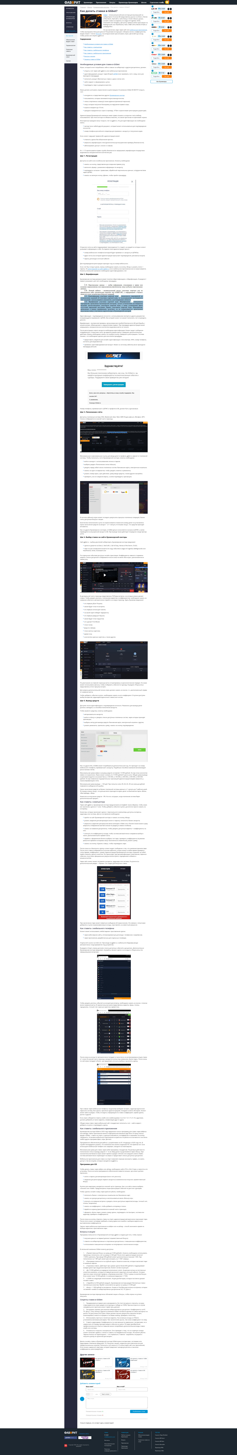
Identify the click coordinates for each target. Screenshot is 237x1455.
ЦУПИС (115, 74)
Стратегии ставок (157, 2)
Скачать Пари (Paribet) (161, 1435)
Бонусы (112, 2)
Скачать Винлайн (160, 1444)
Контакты (107, 1440)
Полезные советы (69, 50)
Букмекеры (88, 2)
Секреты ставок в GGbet (92, 59)
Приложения (101, 2)
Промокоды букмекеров (128, 2)
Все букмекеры (162, 81)
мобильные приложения (138, 30)
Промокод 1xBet (159, 1450)
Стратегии (69, 27)
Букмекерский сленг (70, 56)
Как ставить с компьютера (93, 47)
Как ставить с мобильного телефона (96, 50)
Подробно (156, 12)
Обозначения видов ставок (70, 40)
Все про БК (69, 36)
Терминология (70, 45)
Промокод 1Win (159, 1447)
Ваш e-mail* (121, 1386)
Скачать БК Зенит (160, 1438)
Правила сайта (84, 1433)
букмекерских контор (117, 95)
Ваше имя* (89, 1386)
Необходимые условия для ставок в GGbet (98, 44)
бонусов (98, 34)
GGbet (105, 15)
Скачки (68, 61)
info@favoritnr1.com (109, 1437)
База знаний (70, 31)
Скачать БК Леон (159, 1441)
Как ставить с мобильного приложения (97, 53)
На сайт (166, 12)
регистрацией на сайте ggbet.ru (98, 269)
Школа (143, 2)
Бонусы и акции (89, 56)
